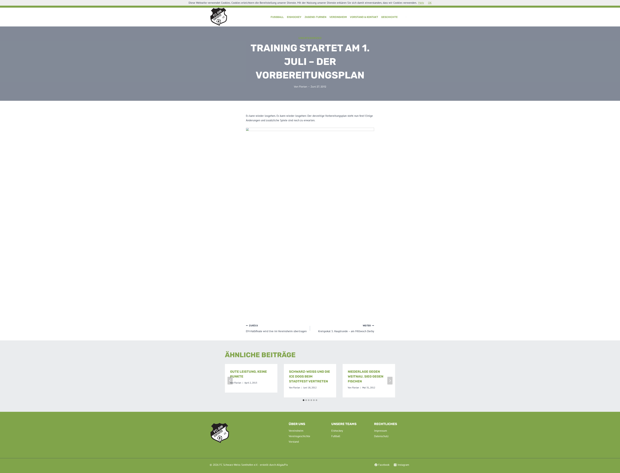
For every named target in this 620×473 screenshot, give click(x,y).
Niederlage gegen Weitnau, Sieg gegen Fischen (365, 376)
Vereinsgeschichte (299, 436)
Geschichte (389, 17)
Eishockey (294, 17)
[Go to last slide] (230, 381)
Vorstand (294, 441)
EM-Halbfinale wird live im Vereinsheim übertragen (276, 328)
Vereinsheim (338, 17)
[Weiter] (390, 381)
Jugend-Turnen (315, 17)
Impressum (380, 430)
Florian (303, 86)
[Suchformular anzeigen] (406, 17)
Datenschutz (381, 436)
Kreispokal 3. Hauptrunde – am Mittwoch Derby (346, 328)
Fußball (277, 17)
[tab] (303, 400)
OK (430, 3)
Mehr (421, 3)
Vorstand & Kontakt (364, 17)
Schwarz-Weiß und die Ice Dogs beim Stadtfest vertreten (309, 376)
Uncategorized (309, 38)
